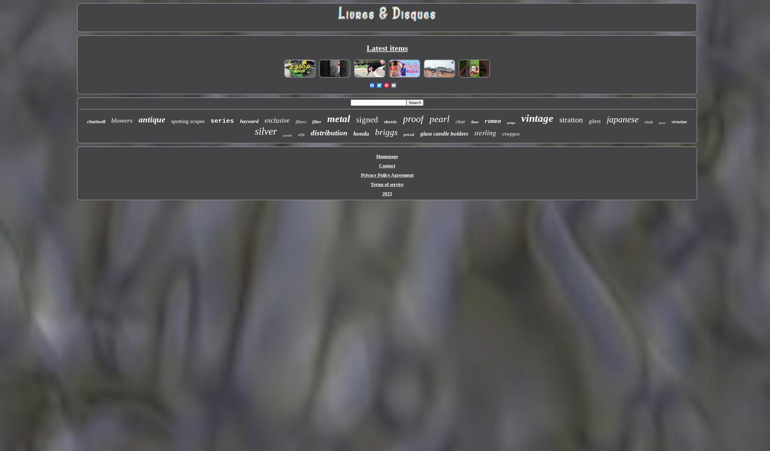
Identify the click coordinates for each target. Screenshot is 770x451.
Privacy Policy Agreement (387, 175)
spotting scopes (188, 121)
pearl (440, 119)
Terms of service (387, 184)
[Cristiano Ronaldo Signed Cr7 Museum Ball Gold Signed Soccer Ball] (474, 77)
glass (595, 121)
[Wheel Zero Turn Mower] (300, 77)
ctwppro (511, 134)
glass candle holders (444, 133)
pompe (511, 122)
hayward (249, 121)
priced (409, 134)
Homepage (387, 156)
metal (338, 118)
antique (152, 119)
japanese (623, 119)
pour (662, 122)
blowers (122, 120)
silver (266, 131)
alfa (301, 134)
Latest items (387, 48)
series (222, 121)
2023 (387, 193)
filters (301, 121)
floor (475, 122)
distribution (329, 133)
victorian (679, 122)
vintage (537, 118)
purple (287, 135)
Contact (387, 165)
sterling (485, 132)
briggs (386, 132)
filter (316, 121)
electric (390, 122)
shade (649, 122)
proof (413, 118)
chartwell (96, 121)
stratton (571, 119)
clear (460, 121)
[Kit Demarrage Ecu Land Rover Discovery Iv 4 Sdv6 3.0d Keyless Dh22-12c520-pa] (439, 77)
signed (367, 119)
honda (361, 133)
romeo (493, 121)
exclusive (277, 120)
